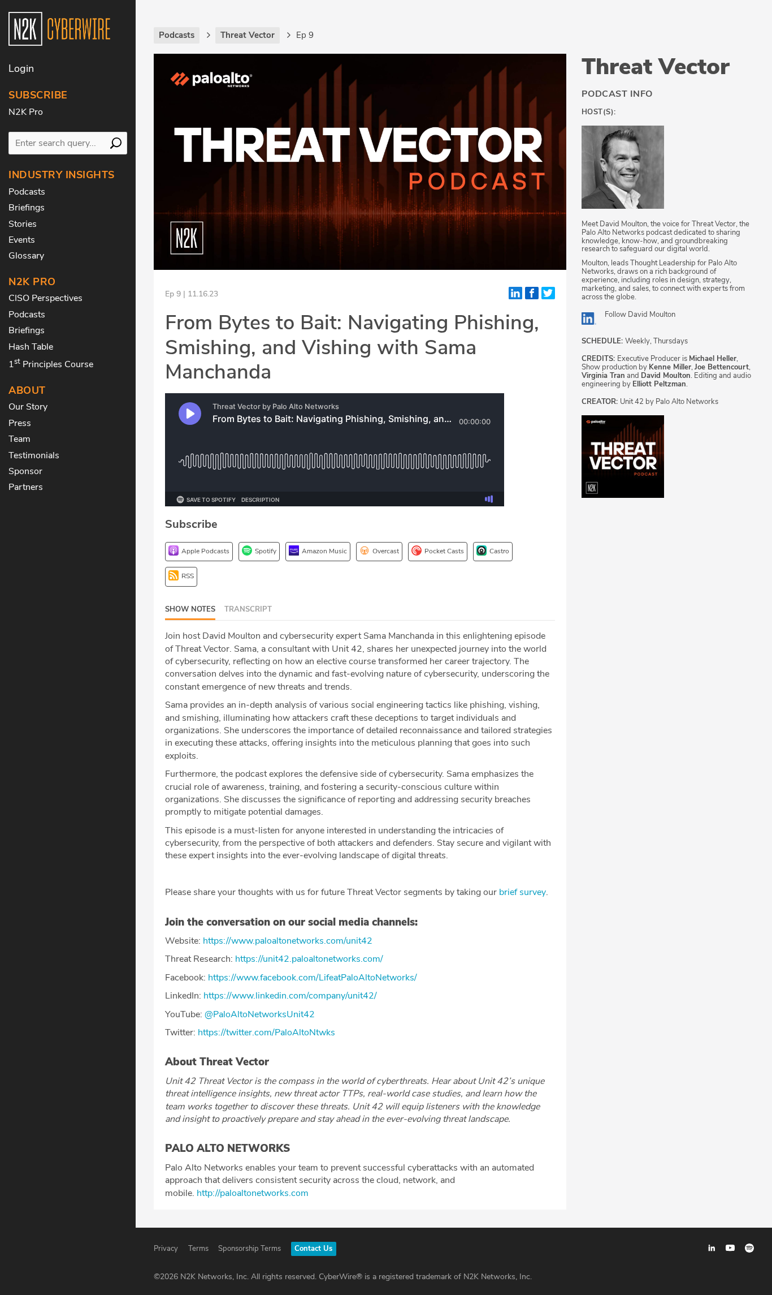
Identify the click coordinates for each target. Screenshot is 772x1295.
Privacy (166, 1249)
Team (19, 439)
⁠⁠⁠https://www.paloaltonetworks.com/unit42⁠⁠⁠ (287, 941)
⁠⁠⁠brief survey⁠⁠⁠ (522, 892)
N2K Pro (25, 112)
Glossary (26, 255)
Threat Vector (656, 66)
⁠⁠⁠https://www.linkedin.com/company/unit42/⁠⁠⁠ (290, 995)
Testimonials (33, 455)
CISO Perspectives (45, 298)
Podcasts (26, 192)
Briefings (26, 207)
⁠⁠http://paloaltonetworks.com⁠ (253, 1193)
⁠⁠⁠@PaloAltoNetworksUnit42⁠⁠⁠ (260, 1014)
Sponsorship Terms (249, 1249)
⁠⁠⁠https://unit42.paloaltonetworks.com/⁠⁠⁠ (309, 959)
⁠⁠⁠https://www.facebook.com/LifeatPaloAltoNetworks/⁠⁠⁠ (312, 977)
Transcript (248, 609)
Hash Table (30, 347)
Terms (198, 1249)
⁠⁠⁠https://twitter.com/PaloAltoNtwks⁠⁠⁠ (266, 1032)
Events (21, 240)
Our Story (27, 407)
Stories (22, 224)
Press (19, 423)
